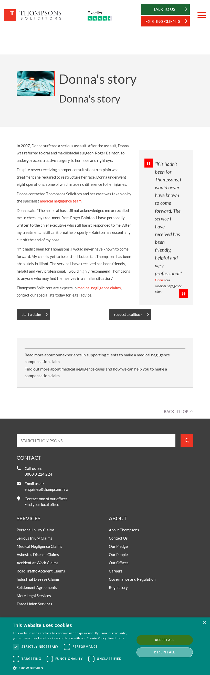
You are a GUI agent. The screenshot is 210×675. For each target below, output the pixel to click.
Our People (118, 554)
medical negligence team (60, 201)
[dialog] (105, 646)
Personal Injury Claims (36, 530)
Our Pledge (118, 546)
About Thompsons (124, 530)
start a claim (31, 314)
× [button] (204, 623)
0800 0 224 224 (38, 474)
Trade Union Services (34, 604)
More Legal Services (34, 595)
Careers (115, 571)
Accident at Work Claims (37, 562)
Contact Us (118, 538)
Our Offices (119, 562)
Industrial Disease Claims (38, 579)
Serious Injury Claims (34, 538)
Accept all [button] (164, 640)
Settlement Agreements (37, 587)
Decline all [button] (164, 652)
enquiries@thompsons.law (46, 489)
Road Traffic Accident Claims (41, 571)
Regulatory (118, 587)
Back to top (176, 411)
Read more (116, 638)
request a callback (128, 314)
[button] (72, 668)
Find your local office (42, 504)
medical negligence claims (99, 287)
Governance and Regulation (132, 579)
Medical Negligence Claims (39, 546)
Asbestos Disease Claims (38, 554)
